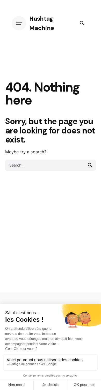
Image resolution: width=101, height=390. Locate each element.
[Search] (82, 23)
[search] (90, 165)
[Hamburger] (19, 23)
